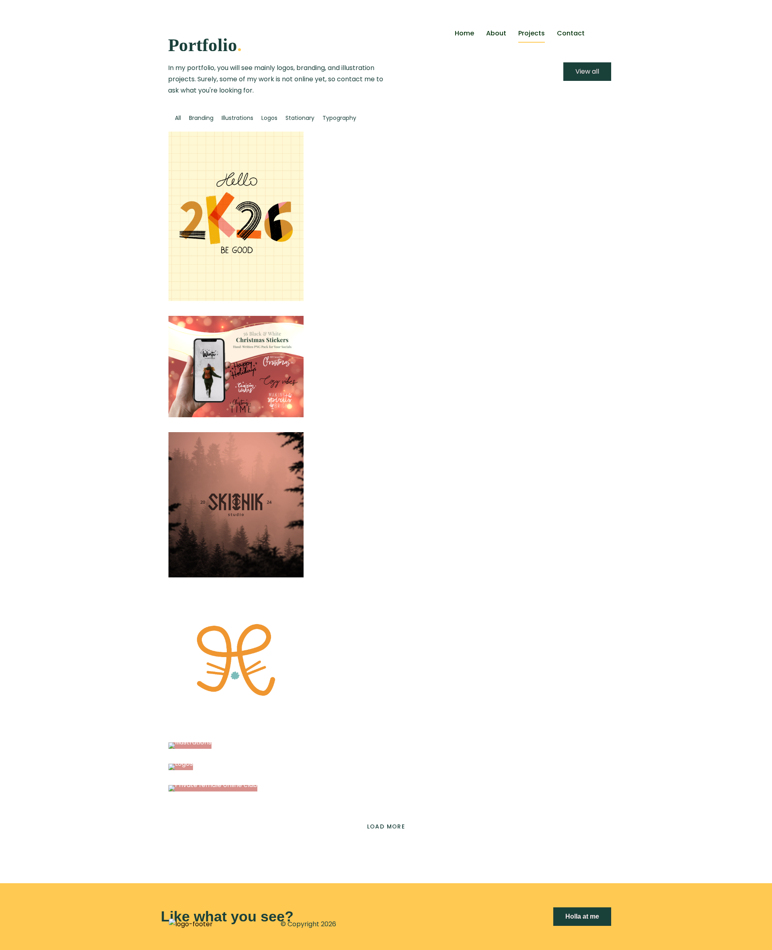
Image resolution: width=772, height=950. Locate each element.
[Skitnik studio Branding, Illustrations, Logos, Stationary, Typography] (236, 575)
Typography (339, 118)
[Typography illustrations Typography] (236, 298)
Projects (531, 33)
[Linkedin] (429, 925)
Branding (201, 118)
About (496, 33)
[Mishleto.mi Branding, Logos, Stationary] (236, 725)
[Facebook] (417, 925)
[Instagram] (471, 925)
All (178, 118)
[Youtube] (459, 925)
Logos (269, 118)
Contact (571, 33)
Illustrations (237, 118)
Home (464, 33)
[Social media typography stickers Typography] (236, 415)
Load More (386, 826)
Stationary (299, 118)
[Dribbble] (441, 925)
